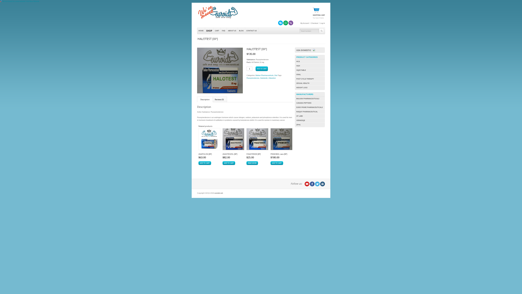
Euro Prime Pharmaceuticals (309, 107)
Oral (275, 75)
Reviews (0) (219, 99)
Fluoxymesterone (253, 78)
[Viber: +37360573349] (290, 23)
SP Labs (299, 116)
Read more (252, 163)
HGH (298, 66)
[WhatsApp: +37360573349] (285, 23)
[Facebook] (312, 184)
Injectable (301, 70)
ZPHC (298, 125)
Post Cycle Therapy (305, 79)
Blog (241, 31)
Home (200, 31)
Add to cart (262, 69)
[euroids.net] (217, 19)
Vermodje (300, 120)
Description (205, 99)
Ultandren (272, 78)
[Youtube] (307, 184)
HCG (298, 61)
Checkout (314, 23)
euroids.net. (219, 193)
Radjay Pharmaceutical (307, 112)
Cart (217, 31)
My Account (304, 23)
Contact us (251, 31)
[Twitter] (317, 184)
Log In (322, 23)
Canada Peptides (303, 103)
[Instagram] (322, 184)
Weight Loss (301, 87)
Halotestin (264, 78)
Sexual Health (302, 83)
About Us (232, 31)
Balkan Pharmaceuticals (265, 75)
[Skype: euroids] (280, 23)
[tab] (205, 99)
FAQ (223, 31)
